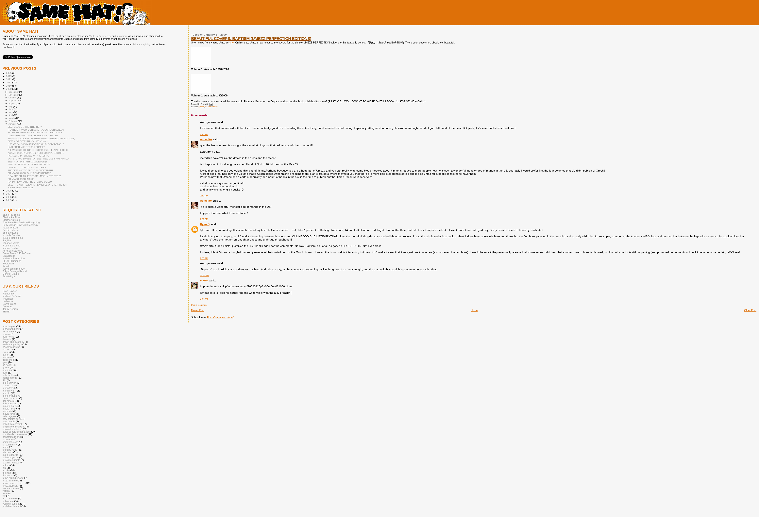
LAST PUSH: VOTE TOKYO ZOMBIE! (26, 147)
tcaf (4, 467)
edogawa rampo (11, 347)
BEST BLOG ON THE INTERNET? (25, 127)
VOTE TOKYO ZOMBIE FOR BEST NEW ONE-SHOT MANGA (38, 159)
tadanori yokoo (11, 457)
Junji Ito (7, 240)
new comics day (11, 419)
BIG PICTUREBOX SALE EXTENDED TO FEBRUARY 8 (35, 132)
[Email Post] (210, 104)
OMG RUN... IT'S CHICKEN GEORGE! (27, 167)
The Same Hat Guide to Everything (21, 222)
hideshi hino (9, 375)
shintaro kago (10, 449)
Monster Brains (11, 274)
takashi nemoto (11, 462)
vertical (6, 491)
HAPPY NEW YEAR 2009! (20, 187)
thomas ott (8, 475)
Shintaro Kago (10, 232)
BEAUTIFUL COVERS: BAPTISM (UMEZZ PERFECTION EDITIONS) (251, 38)
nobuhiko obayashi (13, 424)
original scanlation (12, 429)
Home (474, 310)
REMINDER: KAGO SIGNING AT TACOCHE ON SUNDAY (36, 130)
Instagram (122, 36)
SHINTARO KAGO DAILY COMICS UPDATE (29, 173)
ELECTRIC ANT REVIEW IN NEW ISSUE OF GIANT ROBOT (37, 185)
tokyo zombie (10, 480)
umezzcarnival (10, 485)
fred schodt (8, 360)
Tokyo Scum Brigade (14, 268)
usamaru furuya (11, 488)
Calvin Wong (9, 304)
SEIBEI (6, 311)
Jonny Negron (10, 309)
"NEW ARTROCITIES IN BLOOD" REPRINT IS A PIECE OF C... (38, 150)
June (11, 109)
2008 (9, 190)
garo (5, 362)
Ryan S (205, 224)
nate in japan (10, 416)
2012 (9, 79)
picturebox (8, 439)
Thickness (8, 298)
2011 (9, 82)
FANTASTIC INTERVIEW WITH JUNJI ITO (28, 156)
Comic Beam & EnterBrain (17, 253)
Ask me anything (141, 44)
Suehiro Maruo (11, 230)
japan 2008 (9, 385)
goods (201, 107)
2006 (9, 197)
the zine (7, 473)
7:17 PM (204, 195)
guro (5, 372)
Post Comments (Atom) (220, 317)
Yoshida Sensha (11, 235)
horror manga (10, 377)
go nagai (7, 365)
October (12, 97)
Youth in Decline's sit (100, 36)
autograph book (11, 329)
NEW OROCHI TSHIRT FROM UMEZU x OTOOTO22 (34, 176)
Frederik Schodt (11, 245)
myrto (204, 280)
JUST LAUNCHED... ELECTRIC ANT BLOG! (29, 164)
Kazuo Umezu (10, 227)
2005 (9, 200)
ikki (4, 380)
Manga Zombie (11, 248)
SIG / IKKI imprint (12, 261)
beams (6, 334)
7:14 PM (204, 134)
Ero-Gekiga (9, 276)
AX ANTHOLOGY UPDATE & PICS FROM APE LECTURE (36, 153)
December (13, 92)
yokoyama (8, 501)
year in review (10, 498)
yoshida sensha (11, 503)
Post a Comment (199, 305)
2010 (9, 85)
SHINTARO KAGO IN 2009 (21, 179)
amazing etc (9, 326)
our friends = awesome (15, 434)
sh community (10, 444)
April (10, 115)
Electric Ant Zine (11, 217)
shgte (5, 447)
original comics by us (14, 426)
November (13, 95)
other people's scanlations (17, 431)
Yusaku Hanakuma (13, 238)
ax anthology (9, 331)
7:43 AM (204, 299)
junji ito (6, 393)
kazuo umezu (211, 107)
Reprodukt (8, 263)
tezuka (6, 470)
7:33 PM (204, 258)
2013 (9, 76)
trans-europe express (14, 483)
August (12, 103)
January (12, 124)
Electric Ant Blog (11, 220)
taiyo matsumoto (11, 460)
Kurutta (6, 266)
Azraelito (206, 139)
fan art (6, 354)
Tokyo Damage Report (15, 271)
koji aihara (8, 401)
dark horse (8, 336)
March (11, 118)
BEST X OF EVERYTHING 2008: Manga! (27, 161)
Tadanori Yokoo (11, 243)
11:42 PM (204, 275)
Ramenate (8, 293)
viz (4, 496)
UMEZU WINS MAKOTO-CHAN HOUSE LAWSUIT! (33, 135)
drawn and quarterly (13, 342)
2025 (9, 73)
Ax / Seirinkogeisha (13, 250)
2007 (9, 193)
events (6, 352)
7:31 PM (204, 219)
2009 (9, 89)
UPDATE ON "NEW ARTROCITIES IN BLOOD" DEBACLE (36, 144)
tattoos (6, 465)
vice (5, 493)
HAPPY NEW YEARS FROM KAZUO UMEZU (30, 182)
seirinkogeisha (10, 442)
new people (9, 421)
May (10, 112)
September (14, 100)
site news (8, 452)
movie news (9, 413)
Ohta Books (9, 256)
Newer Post (197, 310)
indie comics (9, 383)
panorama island (12, 437)
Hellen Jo (8, 301)
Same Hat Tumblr (12, 214)
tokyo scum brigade (13, 478)
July (10, 106)
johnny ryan (9, 390)
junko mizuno (10, 395)
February (13, 121)
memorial (8, 411)
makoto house (10, 406)
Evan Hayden (10, 291)
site (231, 42)
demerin (7, 339)
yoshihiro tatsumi (12, 506)
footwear (7, 357)
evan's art (8, 349)
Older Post (750, 310)
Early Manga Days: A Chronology (20, 225)
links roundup (10, 403)
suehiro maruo (10, 455)
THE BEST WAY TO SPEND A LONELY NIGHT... (31, 170)
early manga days (12, 344)
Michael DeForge (12, 296)
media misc (9, 408)
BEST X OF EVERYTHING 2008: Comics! (28, 141)
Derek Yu (7, 306)
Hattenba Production (14, 258)
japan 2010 (9, 388)
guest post (8, 370)
